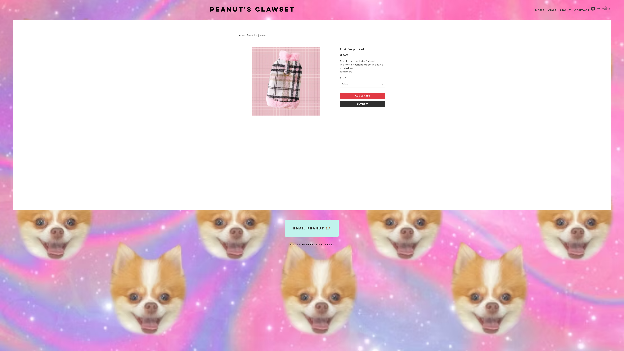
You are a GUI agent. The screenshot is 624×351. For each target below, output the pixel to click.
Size (343, 78)
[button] (608, 8)
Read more (346, 71)
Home (242, 35)
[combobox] (362, 84)
